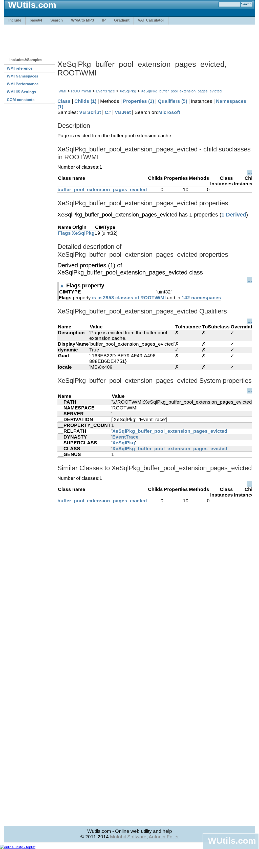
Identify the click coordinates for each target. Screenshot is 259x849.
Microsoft (169, 112)
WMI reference (19, 68)
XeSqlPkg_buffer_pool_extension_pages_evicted (181, 91)
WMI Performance (22, 84)
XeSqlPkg (128, 91)
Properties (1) (138, 101)
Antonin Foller (164, 836)
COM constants (20, 99)
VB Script (90, 112)
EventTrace (105, 91)
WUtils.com (232, 840)
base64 (36, 20)
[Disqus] (154, 567)
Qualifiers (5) (172, 101)
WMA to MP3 (82, 20)
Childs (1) (85, 101)
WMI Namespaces (22, 76)
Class (64, 101)
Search (56, 20)
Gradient (122, 20)
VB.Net (123, 112)
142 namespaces (201, 297)
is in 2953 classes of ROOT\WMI (129, 297)
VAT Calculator (151, 20)
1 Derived (233, 214)
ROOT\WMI (81, 91)
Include (14, 20)
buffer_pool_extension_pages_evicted (102, 189)
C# (108, 112)
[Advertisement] (129, 38)
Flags (64, 233)
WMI (62, 91)
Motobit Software (128, 836)
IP (104, 20)
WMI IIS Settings (21, 92)
